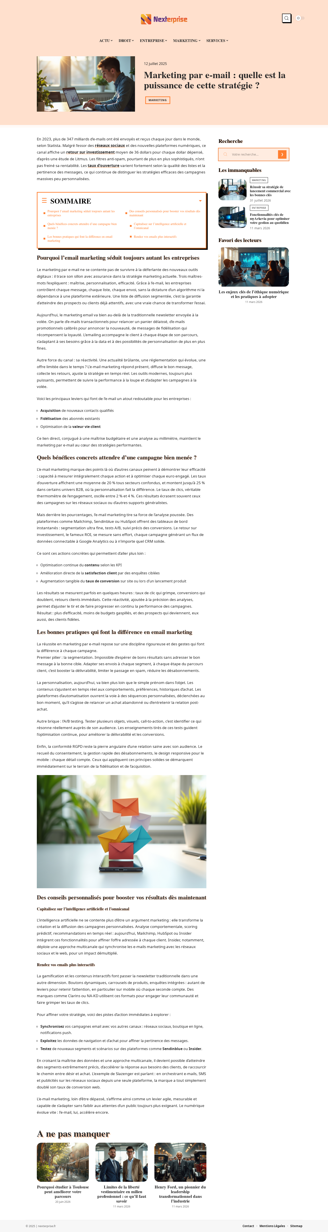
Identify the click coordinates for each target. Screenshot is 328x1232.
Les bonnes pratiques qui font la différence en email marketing (80, 238)
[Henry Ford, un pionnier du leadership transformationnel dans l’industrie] (180, 1162)
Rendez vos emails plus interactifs (155, 236)
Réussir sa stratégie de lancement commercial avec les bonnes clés (270, 190)
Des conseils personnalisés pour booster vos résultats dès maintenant (164, 213)
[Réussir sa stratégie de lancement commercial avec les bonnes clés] (232, 189)
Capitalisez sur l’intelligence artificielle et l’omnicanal (160, 226)
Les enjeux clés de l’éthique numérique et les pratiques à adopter (254, 294)
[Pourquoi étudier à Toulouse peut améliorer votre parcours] (63, 1162)
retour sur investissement (90, 152)
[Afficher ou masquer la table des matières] (146, 201)
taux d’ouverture (103, 165)
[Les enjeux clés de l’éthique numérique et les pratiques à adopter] (253, 267)
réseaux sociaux (110, 145)
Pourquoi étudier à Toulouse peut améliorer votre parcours (63, 1191)
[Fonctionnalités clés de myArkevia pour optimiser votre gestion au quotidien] (232, 217)
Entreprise (259, 207)
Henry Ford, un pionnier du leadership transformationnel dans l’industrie (180, 1194)
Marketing (158, 100)
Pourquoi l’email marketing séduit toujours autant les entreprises (81, 213)
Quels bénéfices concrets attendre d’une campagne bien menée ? (82, 226)
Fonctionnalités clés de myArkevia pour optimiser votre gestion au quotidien (270, 218)
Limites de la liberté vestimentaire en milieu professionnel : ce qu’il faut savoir (121, 1194)
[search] (286, 18)
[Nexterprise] (164, 18)
